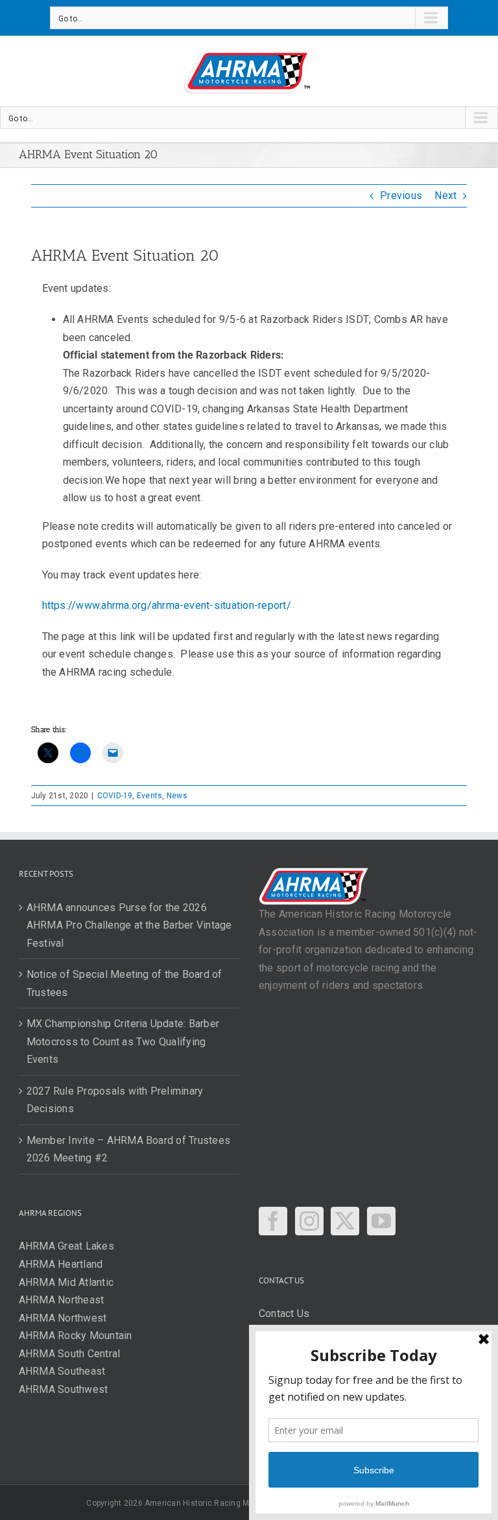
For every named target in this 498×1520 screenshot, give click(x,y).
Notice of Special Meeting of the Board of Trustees (124, 983)
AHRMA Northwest (63, 1318)
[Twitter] (345, 1221)
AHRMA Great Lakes (66, 1246)
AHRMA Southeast (62, 1371)
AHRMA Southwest (63, 1389)
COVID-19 (115, 795)
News (177, 795)
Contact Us (284, 1313)
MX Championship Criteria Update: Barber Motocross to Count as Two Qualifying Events (123, 1041)
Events (149, 795)
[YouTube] (381, 1221)
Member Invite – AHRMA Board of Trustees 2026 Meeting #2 (128, 1149)
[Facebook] (273, 1221)
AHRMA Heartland (61, 1264)
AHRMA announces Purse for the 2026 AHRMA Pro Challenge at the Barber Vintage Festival (129, 925)
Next (445, 195)
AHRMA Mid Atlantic (66, 1282)
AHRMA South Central (70, 1354)
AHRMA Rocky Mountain (75, 1335)
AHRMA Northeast (61, 1300)
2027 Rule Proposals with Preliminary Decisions (115, 1100)
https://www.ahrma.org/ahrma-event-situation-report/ (166, 605)
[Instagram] (309, 1221)
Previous (401, 195)
